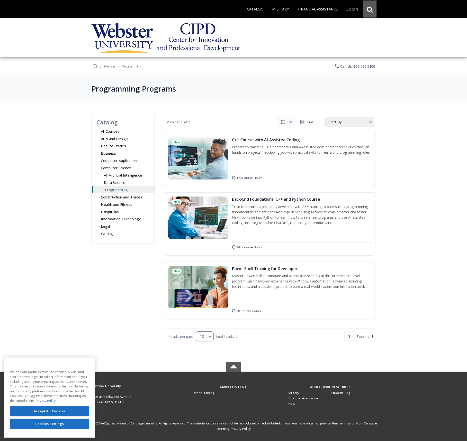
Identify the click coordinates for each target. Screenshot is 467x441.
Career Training (202, 393)
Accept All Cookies (49, 411)
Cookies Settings (49, 423)
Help (291, 403)
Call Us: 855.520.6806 (354, 66)
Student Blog (340, 393)
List (289, 122)
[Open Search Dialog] (370, 9)
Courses (110, 66)
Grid (310, 122)
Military (293, 393)
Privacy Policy (241, 428)
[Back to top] (233, 389)
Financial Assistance (303, 398)
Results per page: (181, 336)
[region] (49, 397)
